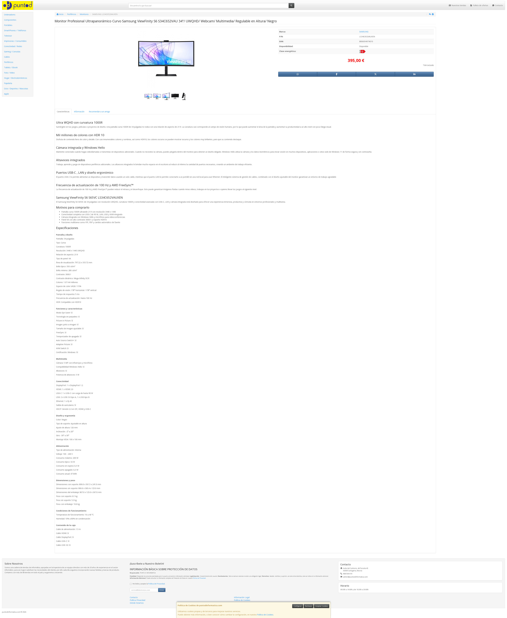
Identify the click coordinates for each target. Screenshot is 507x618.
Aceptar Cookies (321, 606)
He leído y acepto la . (149, 584)
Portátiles (8, 25)
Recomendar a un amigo (99, 111)
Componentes (10, 20)
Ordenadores (9, 14)
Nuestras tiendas (458, 5)
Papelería (8, 83)
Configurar (298, 606)
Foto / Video (9, 72)
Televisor (8, 35)
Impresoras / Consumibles (15, 41)
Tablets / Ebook (11, 67)
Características (63, 111)
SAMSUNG (363, 31)
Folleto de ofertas (480, 5)
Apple (6, 94)
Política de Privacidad (199, 578)
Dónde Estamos (137, 603)
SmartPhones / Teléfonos (15, 30)
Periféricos (8, 62)
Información (79, 111)
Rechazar (308, 606)
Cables (7, 57)
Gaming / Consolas (12, 51)
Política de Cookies (265, 614)
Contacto (498, 5)
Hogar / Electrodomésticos (15, 78)
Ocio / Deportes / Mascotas (16, 88)
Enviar (161, 590)
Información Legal (242, 597)
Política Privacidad (137, 600)
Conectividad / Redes (13, 46)
